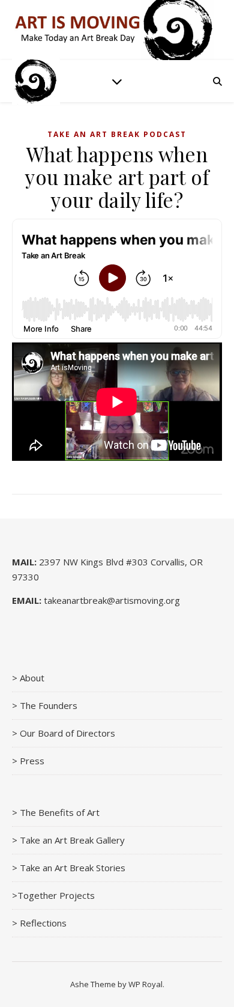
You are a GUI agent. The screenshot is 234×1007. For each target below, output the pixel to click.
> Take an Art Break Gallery (68, 840)
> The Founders (44, 705)
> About (28, 678)
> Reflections (39, 923)
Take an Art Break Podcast (117, 134)
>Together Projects (53, 895)
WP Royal (145, 984)
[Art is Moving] (36, 81)
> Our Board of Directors (63, 733)
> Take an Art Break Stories (68, 868)
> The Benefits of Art (56, 812)
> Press (28, 761)
